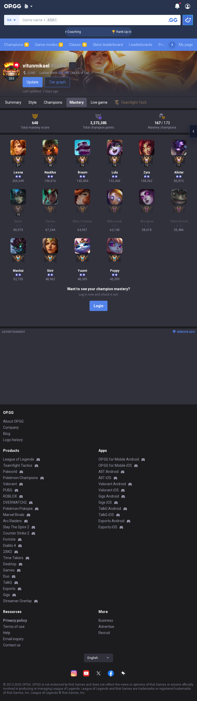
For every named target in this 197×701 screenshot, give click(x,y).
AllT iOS (104, 478)
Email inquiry (13, 639)
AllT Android (108, 472)
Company (11, 427)
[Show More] (28, 6)
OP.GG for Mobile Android (118, 459)
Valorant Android (112, 484)
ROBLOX (10, 496)
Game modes (48, 44)
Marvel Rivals (13, 515)
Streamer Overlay (17, 601)
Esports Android (111, 521)
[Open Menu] (187, 6)
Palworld (10, 472)
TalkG (7, 582)
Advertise (106, 627)
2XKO (7, 552)
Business (105, 620)
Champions (16, 44)
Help (6, 633)
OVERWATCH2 (15, 502)
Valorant (10, 484)
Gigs (6, 595)
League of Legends (18, 459)
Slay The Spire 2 (16, 527)
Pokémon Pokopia (18, 509)
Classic (77, 44)
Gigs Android (108, 496)
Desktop (9, 564)
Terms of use (14, 627)
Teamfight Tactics (17, 465)
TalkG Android (109, 509)
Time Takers (13, 558)
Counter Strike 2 (16, 533)
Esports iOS (107, 527)
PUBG (7, 490)
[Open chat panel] (193, 131)
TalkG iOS (106, 515)
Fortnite (9, 539)
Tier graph (57, 82)
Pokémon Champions (20, 478)
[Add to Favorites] (72, 65)
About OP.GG (13, 421)
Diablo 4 (9, 545)
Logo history (13, 440)
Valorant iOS (108, 490)
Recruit (104, 633)
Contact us (12, 645)
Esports (9, 589)
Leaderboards (140, 44)
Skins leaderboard (108, 44)
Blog (6, 434)
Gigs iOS (105, 502)
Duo (6, 576)
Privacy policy (15, 620)
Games (9, 570)
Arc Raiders (12, 521)
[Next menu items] (172, 44)
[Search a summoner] (173, 20)
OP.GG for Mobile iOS (115, 465)
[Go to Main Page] (12, 6)
